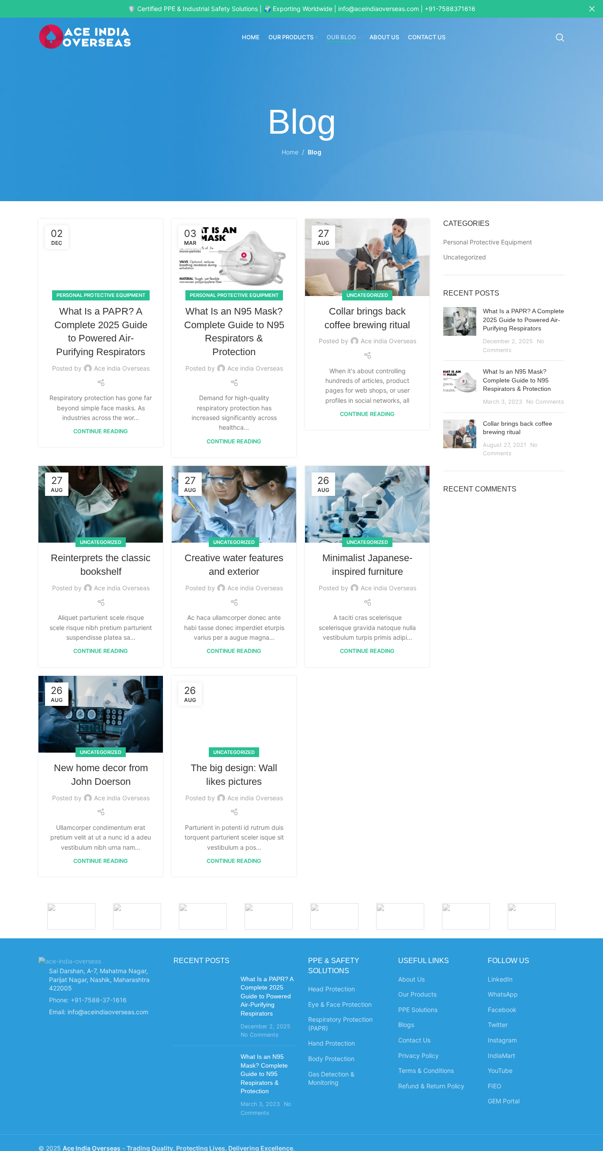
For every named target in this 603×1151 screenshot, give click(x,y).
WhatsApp (503, 994)
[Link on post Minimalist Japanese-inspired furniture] (367, 504)
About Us (411, 979)
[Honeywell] (137, 916)
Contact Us (414, 1040)
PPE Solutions (417, 1009)
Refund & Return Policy (431, 1086)
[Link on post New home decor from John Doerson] (100, 714)
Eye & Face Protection (340, 1004)
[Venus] (203, 916)
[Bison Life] (466, 916)
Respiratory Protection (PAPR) (340, 1024)
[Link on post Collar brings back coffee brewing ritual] (367, 257)
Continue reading (100, 431)
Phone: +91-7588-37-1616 (88, 1000)
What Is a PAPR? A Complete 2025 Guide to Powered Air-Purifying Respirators (523, 319)
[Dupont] (71, 916)
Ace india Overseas (122, 368)
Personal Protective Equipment (101, 295)
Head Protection (331, 989)
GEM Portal (504, 1101)
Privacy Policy (418, 1055)
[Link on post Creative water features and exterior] (234, 504)
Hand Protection (331, 1043)
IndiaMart (501, 1055)
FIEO (494, 1086)
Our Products (417, 994)
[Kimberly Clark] (269, 916)
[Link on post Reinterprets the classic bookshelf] (100, 504)
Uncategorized (367, 295)
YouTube (500, 1070)
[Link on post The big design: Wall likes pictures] (234, 714)
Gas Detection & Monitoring (331, 1078)
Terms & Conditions (426, 1070)
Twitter (498, 1024)
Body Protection (331, 1058)
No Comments (545, 401)
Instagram (502, 1040)
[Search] (560, 37)
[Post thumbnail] (459, 330)
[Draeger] (400, 916)
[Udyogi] (334, 916)
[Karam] (532, 916)
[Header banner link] (288, 9)
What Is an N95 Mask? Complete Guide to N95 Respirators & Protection (517, 380)
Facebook (502, 1009)
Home (290, 152)
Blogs (406, 1024)
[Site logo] (84, 37)
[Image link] (69, 960)
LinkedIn (500, 979)
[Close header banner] (592, 9)
